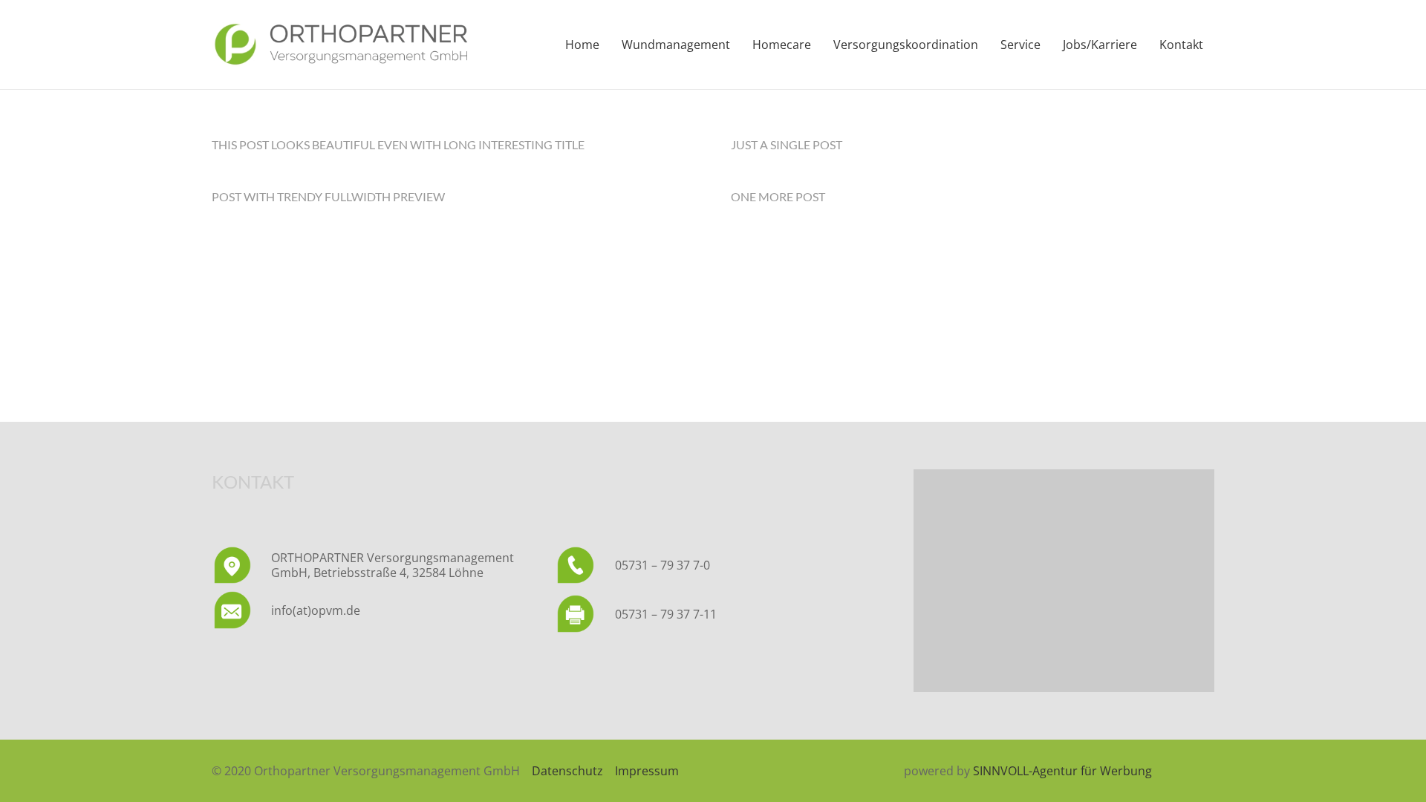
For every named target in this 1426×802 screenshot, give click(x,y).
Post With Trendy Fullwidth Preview (328, 196)
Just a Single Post (786, 144)
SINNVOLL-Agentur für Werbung (1062, 771)
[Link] (341, 44)
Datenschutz (567, 771)
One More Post (778, 196)
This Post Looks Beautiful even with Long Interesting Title (398, 144)
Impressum (647, 771)
